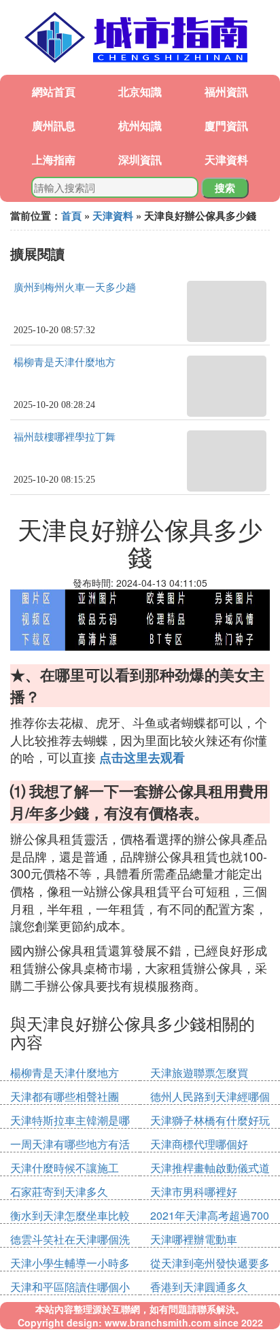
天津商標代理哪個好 (199, 1144)
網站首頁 (53, 91)
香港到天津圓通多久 (199, 1287)
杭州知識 (140, 125)
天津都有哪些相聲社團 (64, 1096)
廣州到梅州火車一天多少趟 (75, 287)
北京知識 (140, 91)
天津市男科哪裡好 (193, 1191)
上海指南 (53, 159)
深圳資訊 (140, 159)
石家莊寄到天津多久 (59, 1191)
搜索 (225, 187)
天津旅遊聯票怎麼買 (199, 1072)
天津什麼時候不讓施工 (64, 1168)
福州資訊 (226, 91)
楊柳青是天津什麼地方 (65, 362)
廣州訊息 (53, 125)
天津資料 (226, 159)
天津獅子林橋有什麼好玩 (210, 1120)
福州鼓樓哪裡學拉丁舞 (65, 437)
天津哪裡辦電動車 (193, 1239)
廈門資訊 (226, 125)
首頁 (71, 215)
